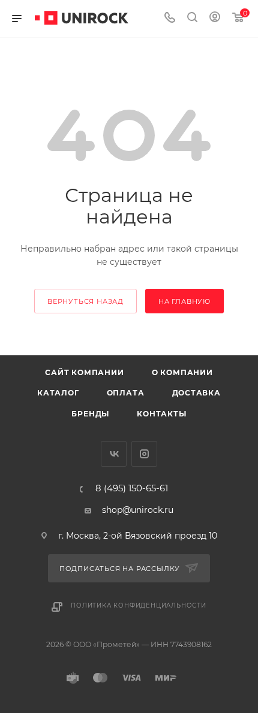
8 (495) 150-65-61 (131, 488)
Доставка (196, 392)
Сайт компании (84, 372)
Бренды (90, 413)
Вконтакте (114, 454)
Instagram (144, 454)
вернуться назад (85, 301)
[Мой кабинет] (214, 18)
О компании (182, 372)
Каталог (58, 392)
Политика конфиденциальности (138, 605)
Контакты (161, 413)
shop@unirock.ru (137, 509)
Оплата (126, 392)
